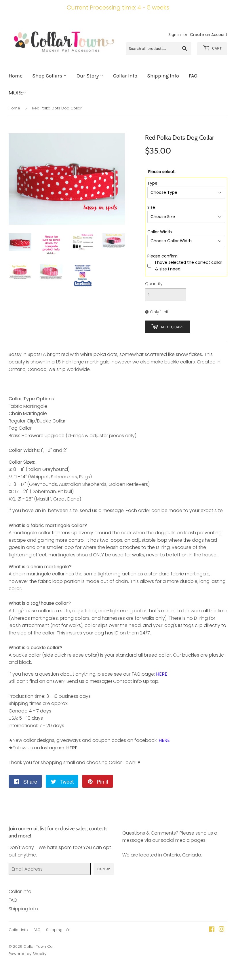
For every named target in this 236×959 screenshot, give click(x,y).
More (16, 92)
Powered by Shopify (27, 953)
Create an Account (208, 34)
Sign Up (103, 869)
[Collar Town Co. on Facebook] (212, 929)
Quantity (154, 284)
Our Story (88, 76)
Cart (216, 48)
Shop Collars (47, 76)
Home (15, 76)
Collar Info (125, 76)
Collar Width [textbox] (159, 232)
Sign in (174, 34)
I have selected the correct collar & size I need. (188, 265)
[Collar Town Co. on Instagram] (221, 929)
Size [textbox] (151, 207)
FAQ (193, 76)
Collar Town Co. (38, 946)
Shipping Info (163, 76)
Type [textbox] (152, 183)
